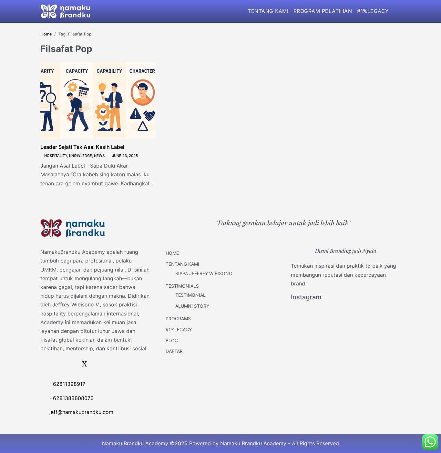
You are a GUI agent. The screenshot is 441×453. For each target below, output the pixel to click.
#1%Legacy (373, 11)
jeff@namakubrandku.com (81, 412)
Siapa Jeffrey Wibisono (203, 273)
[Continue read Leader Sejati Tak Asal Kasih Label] (97, 100)
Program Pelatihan (322, 11)
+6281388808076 (71, 398)
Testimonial (190, 295)
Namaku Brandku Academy (253, 443)
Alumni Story (192, 306)
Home (172, 253)
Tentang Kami (268, 11)
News (99, 155)
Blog (172, 340)
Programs (178, 318)
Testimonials (182, 286)
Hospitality (55, 155)
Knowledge (80, 155)
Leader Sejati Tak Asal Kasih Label (82, 147)
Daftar (174, 351)
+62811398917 (67, 384)
